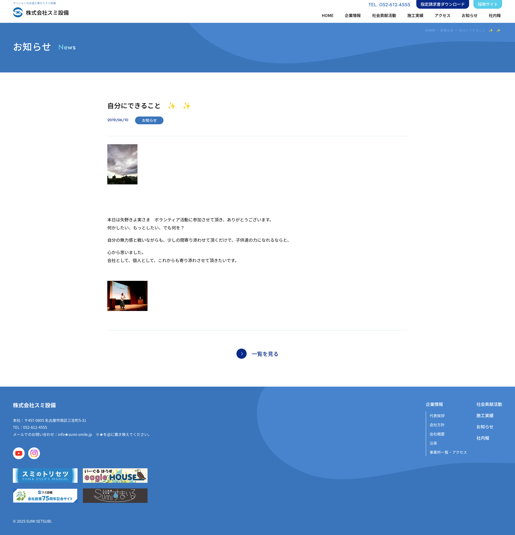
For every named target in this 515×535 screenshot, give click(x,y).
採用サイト (488, 4)
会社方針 (437, 424)
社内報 (495, 15)
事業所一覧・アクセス (448, 452)
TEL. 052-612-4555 (389, 4)
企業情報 (353, 15)
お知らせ (470, 15)
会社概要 (437, 434)
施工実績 (415, 15)
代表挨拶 (437, 415)
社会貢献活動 (384, 15)
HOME (328, 15)
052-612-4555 (35, 427)
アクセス (442, 15)
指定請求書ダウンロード (443, 4)
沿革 (433, 443)
